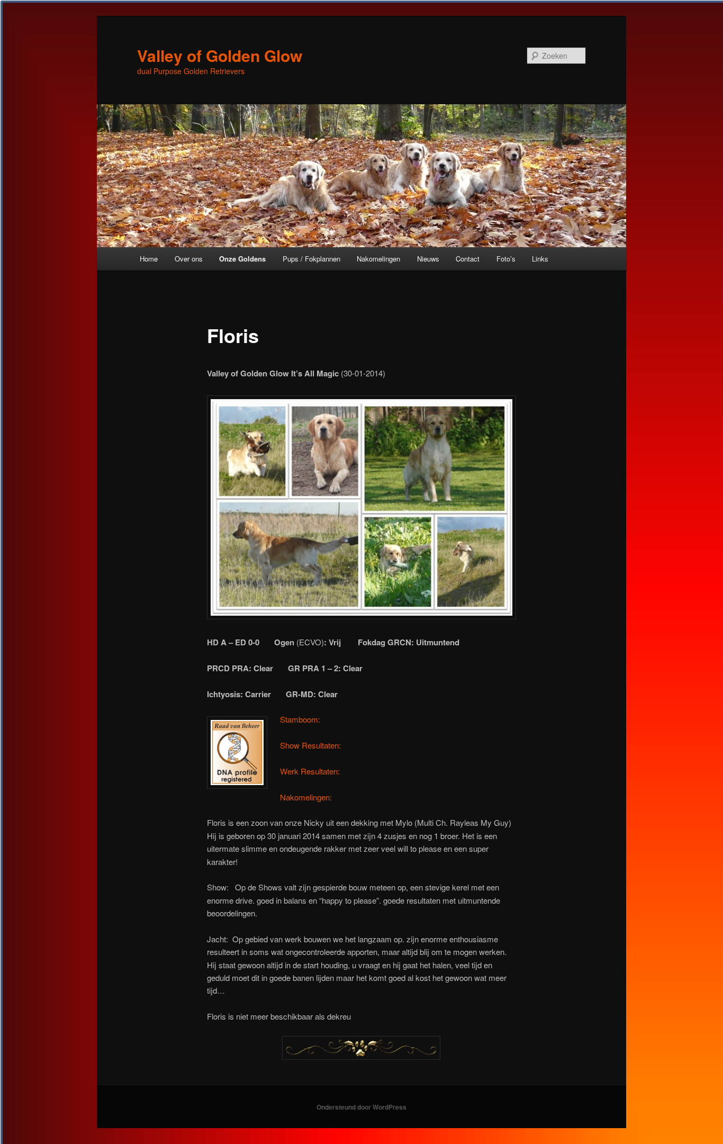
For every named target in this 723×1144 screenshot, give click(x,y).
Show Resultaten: (310, 745)
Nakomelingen (378, 259)
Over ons (189, 259)
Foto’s (506, 259)
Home (149, 259)
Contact (468, 259)
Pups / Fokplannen (311, 259)
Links (540, 259)
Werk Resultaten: (310, 771)
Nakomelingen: (306, 797)
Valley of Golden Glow (219, 55)
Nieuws (428, 259)
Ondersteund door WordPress (361, 1107)
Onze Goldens (242, 259)
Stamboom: (300, 719)
